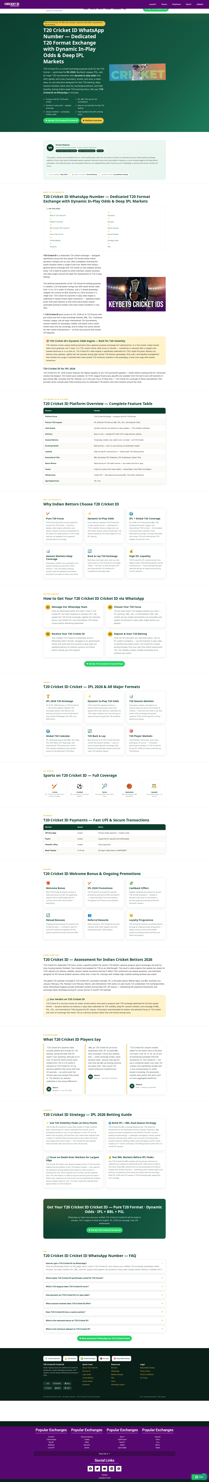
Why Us (93, 9)
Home (113, 1381)
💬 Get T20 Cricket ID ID (156, 9)
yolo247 (51, 1437)
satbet (122, 1445)
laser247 (51, 1448)
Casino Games (87, 1381)
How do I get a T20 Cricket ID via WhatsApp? (66, 1263)
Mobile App (115, 1371)
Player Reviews (113, 234)
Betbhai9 (200, 4)
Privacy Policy (145, 1371)
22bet (87, 1442)
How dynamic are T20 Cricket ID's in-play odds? (68, 1295)
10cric (158, 1439)
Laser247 (152, 4)
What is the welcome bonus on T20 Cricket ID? (67, 1320)
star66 (86, 1448)
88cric (158, 1445)
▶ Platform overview (92, 120)
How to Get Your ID (56, 234)
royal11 (122, 1442)
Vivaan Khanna (63, 145)
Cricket (108, 9)
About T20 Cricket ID (89, 1368)
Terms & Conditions (147, 1374)
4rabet (157, 1448)
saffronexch (122, 1439)
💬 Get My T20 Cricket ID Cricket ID (61, 120)
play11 (122, 1437)
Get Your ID (86, 1371)
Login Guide (86, 1374)
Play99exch (176, 4)
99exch (164, 4)
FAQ (124, 9)
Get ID (100, 9)
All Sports (53, 247)
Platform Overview (56, 222)
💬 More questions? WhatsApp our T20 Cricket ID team (104, 1338)
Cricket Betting (55, 240)
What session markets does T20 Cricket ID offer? (68, 1303)
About (85, 9)
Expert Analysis (113, 228)
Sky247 (188, 4)
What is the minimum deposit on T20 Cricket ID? (68, 1329)
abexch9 (87, 1445)
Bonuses (111, 222)
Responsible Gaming (147, 1368)
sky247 (51, 1442)
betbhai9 (51, 1445)
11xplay (86, 1439)
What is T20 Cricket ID (58, 215)
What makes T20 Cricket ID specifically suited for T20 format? (74, 1278)
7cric (158, 1442)
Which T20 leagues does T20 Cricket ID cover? (67, 1286)
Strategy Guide (113, 240)
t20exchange (51, 1439)
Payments (117, 9)
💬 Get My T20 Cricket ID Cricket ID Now (104, 664)
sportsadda (122, 1448)
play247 (158, 1437)
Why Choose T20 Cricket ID (59, 228)
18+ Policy (143, 1378)
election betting (87, 1437)
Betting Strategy (117, 1374)
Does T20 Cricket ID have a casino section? (65, 1312)
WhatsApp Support (118, 1384)
